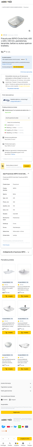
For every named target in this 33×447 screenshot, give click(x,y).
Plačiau (13, 154)
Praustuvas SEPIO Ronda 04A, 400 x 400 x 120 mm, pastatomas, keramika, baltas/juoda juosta (8, 361)
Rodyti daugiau (6, 245)
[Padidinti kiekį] (14, 438)
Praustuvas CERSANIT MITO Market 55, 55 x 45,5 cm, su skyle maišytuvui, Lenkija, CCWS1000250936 (8, 324)
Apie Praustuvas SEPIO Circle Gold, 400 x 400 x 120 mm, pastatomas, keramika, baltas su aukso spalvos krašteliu (16, 174)
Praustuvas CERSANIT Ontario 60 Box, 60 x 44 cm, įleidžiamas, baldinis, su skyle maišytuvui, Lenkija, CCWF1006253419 (24, 324)
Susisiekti (27, 166)
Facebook (5, 399)
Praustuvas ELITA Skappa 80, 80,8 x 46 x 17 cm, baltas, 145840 (8, 288)
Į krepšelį (24, 438)
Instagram (13, 399)
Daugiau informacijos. (24, 86)
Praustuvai (26, 7)
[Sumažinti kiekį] (2, 438)
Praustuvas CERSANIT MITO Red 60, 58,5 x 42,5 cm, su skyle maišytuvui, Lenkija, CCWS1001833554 (24, 288)
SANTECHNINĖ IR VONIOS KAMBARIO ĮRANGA (12, 7)
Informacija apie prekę (26, 72)
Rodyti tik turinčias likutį (13, 122)
